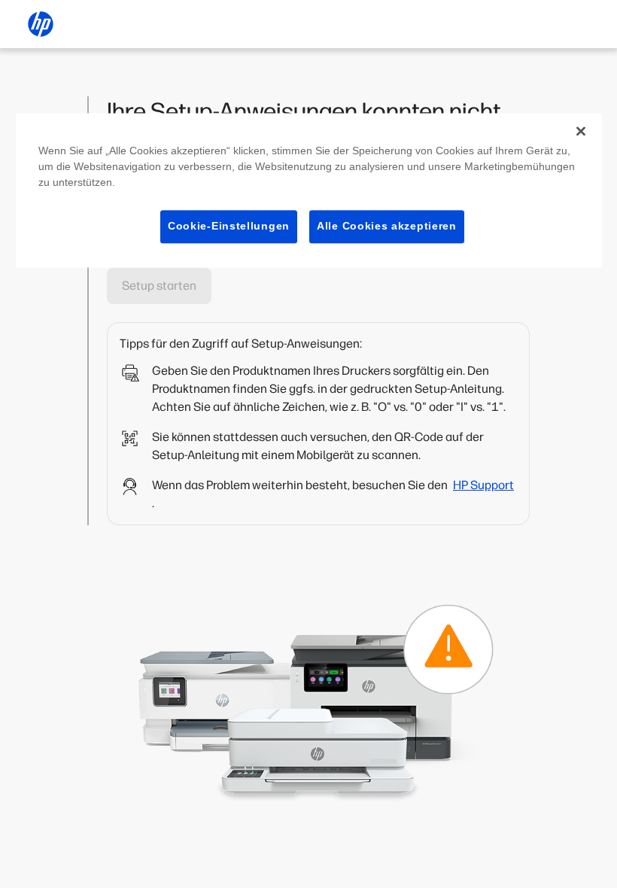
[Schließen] (580, 130)
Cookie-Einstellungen (229, 226)
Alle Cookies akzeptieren (387, 226)
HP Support (483, 485)
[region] (309, 190)
